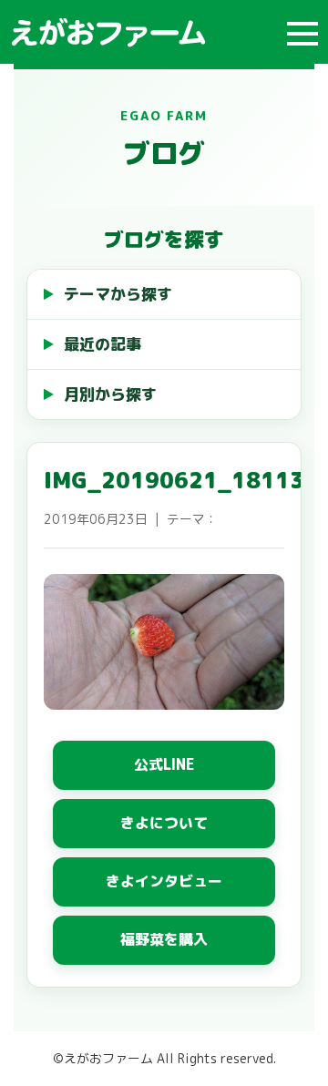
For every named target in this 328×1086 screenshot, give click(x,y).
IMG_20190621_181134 (181, 480)
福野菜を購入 (164, 939)
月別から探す (110, 394)
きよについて (164, 823)
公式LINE (164, 764)
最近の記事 (102, 343)
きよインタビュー (164, 881)
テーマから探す (118, 293)
